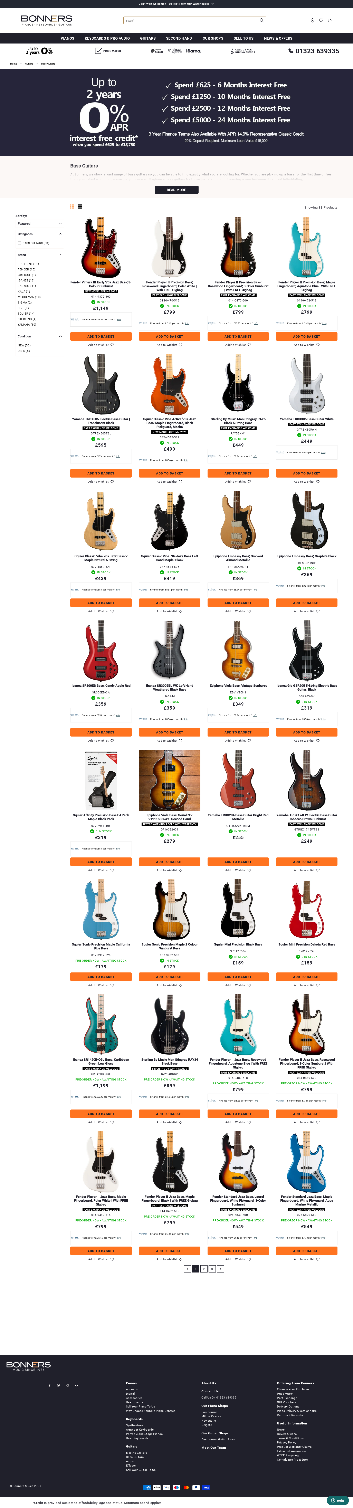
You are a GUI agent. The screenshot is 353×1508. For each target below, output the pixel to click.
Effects (131, 1465)
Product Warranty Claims (294, 1447)
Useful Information (292, 1423)
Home (13, 63)
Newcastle (208, 1420)
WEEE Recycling (288, 1455)
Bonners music (23, 1486)
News (281, 1429)
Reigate (206, 1425)
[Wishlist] (321, 20)
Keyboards (134, 1419)
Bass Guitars (48, 63)
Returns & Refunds (290, 1415)
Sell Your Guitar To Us (141, 1470)
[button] (330, 20)
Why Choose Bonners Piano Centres (150, 1411)
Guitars (148, 38)
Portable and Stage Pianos (144, 1434)
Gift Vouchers (286, 1402)
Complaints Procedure (292, 1459)
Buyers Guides (287, 1434)
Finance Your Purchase (293, 1389)
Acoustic (132, 1389)
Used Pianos (134, 1402)
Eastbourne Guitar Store (218, 1439)
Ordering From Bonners (295, 1383)
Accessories (134, 1398)
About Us (208, 1383)
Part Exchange (287, 1398)
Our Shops (213, 38)
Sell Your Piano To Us (140, 1406)
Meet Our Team (213, 1447)
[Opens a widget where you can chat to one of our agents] (337, 1501)
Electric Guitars (136, 1452)
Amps (130, 1461)
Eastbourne (209, 1412)
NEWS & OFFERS (278, 38)
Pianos (67, 38)
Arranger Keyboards (140, 1429)
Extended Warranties (291, 1451)
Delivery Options (288, 1406)
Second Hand (179, 38)
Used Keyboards (137, 1438)
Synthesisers (135, 1425)
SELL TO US (244, 38)
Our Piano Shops (214, 1406)
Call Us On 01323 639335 (218, 1397)
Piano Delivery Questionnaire (297, 1411)
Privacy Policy (286, 1442)
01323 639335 (317, 50)
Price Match (285, 1393)
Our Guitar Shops (215, 1433)
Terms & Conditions (290, 1438)
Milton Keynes (211, 1416)
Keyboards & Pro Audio (107, 38)
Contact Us (210, 1391)
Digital (130, 1393)
